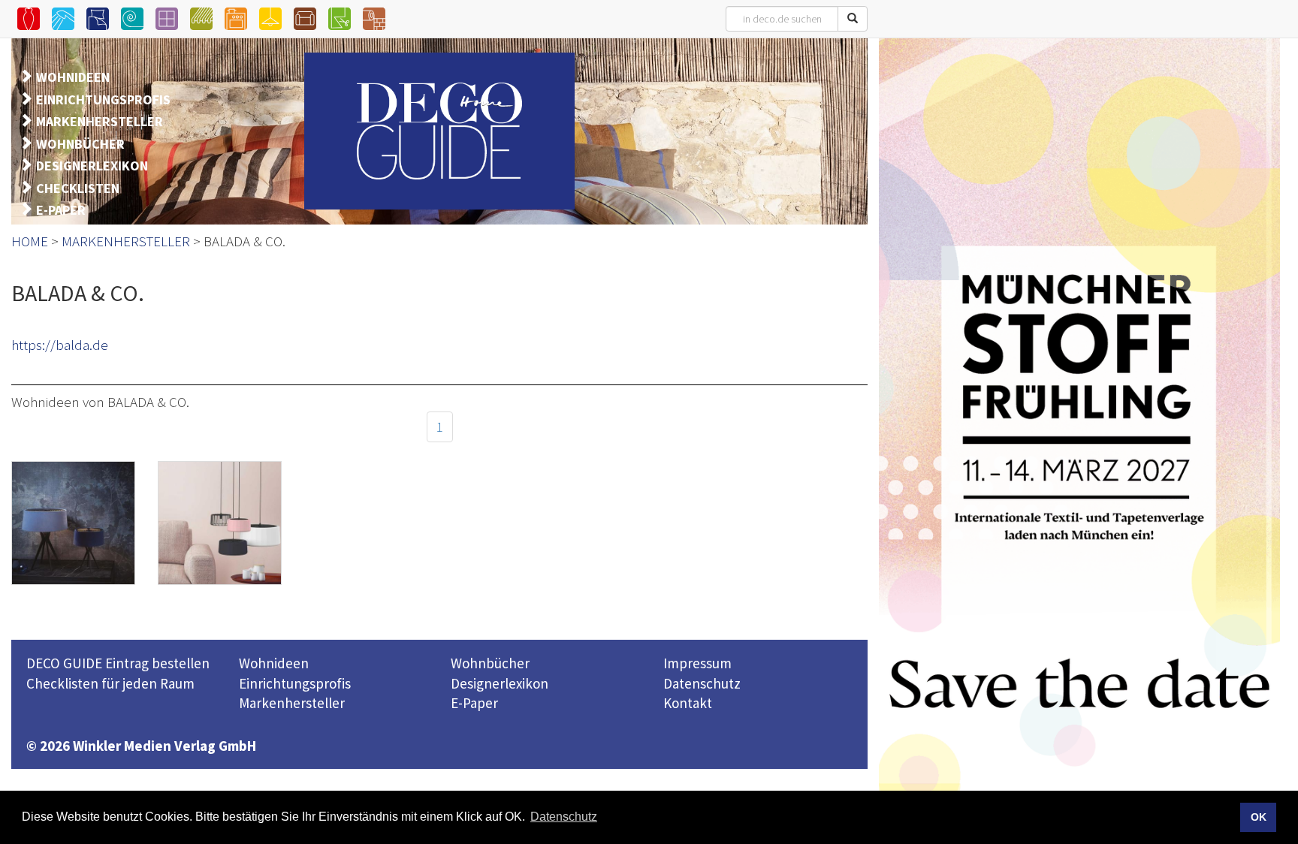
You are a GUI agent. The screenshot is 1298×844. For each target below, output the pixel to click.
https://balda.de (59, 345)
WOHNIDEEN (73, 77)
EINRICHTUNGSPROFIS (103, 99)
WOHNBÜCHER (80, 143)
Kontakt (687, 703)
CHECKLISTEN (77, 188)
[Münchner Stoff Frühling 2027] (1079, 438)
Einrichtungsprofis (295, 683)
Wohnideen (274, 663)
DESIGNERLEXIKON (92, 165)
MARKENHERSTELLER (99, 121)
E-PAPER (61, 210)
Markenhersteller (292, 703)
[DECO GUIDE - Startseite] (439, 131)
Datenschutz (702, 683)
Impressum (697, 663)
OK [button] (1258, 817)
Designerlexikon (499, 683)
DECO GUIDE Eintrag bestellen (118, 663)
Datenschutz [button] (563, 816)
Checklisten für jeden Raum (110, 683)
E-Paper (474, 703)
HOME (29, 241)
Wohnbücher (490, 663)
